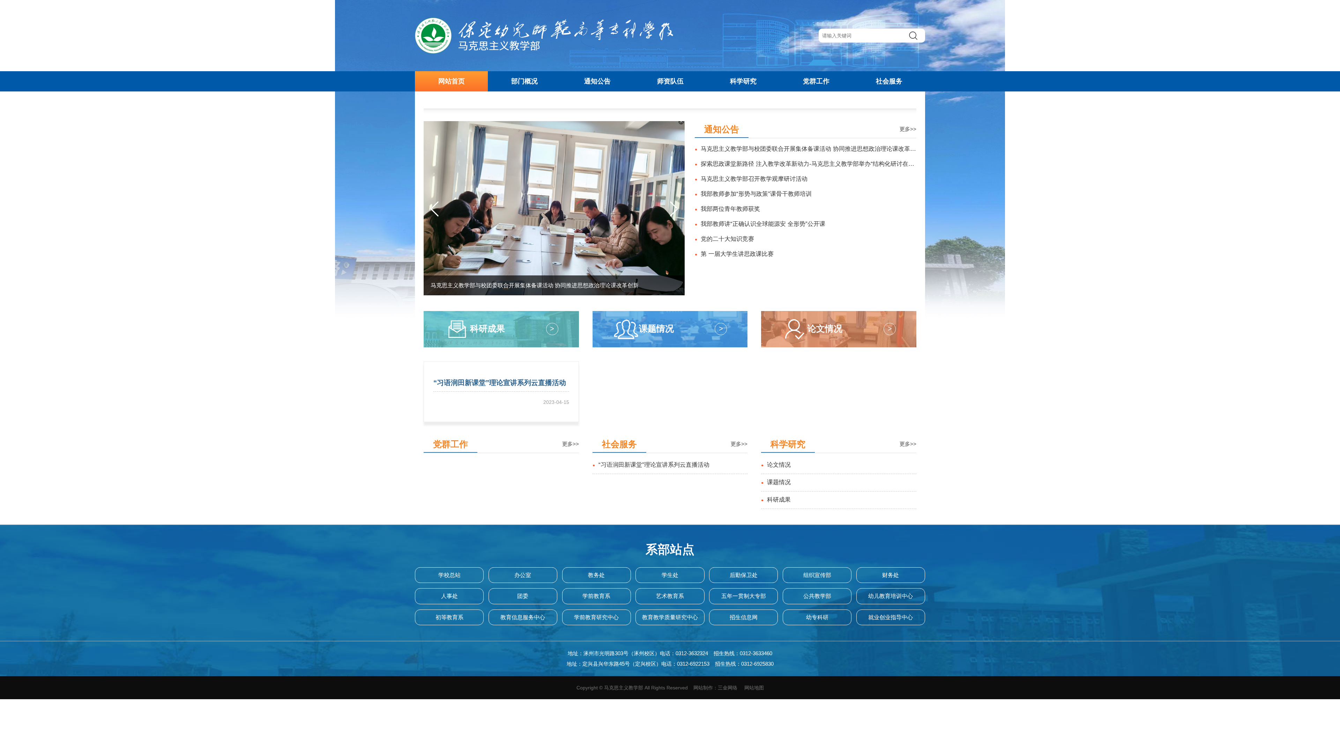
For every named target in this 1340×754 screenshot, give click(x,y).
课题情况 (776, 482)
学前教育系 (596, 596)
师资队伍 (670, 81)
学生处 (670, 575)
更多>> (908, 129)
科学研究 (743, 81)
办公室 (522, 575)
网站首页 (451, 81)
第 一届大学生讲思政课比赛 (734, 254)
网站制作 (703, 687)
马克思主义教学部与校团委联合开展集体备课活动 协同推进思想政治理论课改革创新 (805, 151)
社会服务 (889, 81)
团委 (522, 596)
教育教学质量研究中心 (670, 617)
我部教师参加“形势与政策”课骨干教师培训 (753, 194)
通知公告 (597, 81)
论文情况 (776, 464)
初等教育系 (449, 617)
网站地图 (754, 687)
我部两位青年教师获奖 (727, 209)
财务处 (890, 575)
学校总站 (449, 575)
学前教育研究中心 (596, 617)
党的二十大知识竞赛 (724, 239)
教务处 (596, 575)
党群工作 (816, 81)
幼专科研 (817, 617)
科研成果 (776, 499)
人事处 (449, 596)
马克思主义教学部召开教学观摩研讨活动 (751, 179)
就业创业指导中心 (890, 617)
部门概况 (524, 81)
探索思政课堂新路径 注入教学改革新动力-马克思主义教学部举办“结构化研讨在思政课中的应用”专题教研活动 (804, 166)
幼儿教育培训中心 (890, 596)
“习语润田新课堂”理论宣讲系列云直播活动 (651, 464)
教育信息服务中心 (522, 617)
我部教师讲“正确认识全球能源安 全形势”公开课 (760, 224)
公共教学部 (817, 596)
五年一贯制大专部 (743, 596)
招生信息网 (744, 617)
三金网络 (727, 687)
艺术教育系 (670, 596)
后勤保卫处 (744, 575)
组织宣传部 (817, 575)
